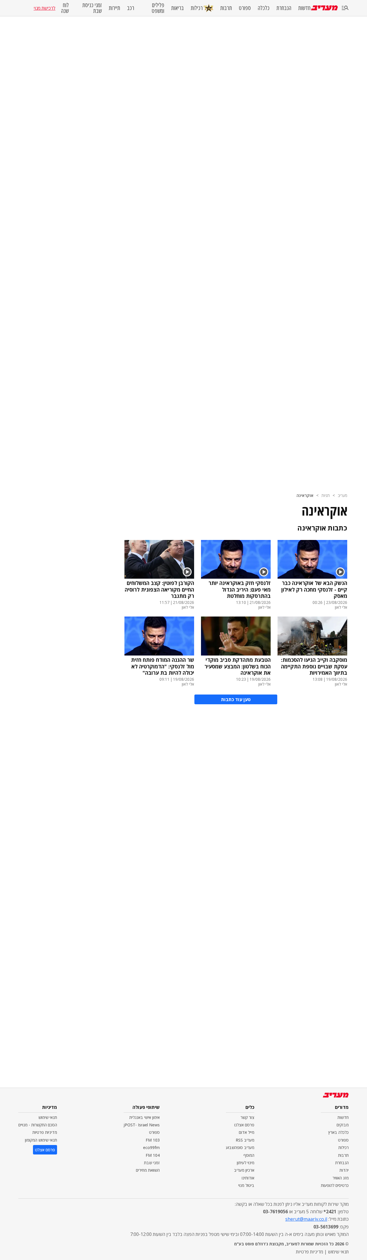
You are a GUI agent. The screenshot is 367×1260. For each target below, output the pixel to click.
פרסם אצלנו (244, 1125)
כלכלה (264, 8)
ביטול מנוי (246, 1185)
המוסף (248, 1155)
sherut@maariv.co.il (306, 1219)
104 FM (153, 1155)
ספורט (245, 8)
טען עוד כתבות (236, 699)
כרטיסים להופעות (335, 1185)
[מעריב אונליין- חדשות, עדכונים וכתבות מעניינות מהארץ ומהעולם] (324, 7)
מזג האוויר (341, 1178)
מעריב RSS (245, 1140)
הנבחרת (283, 8)
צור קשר (247, 1117)
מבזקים (343, 1125)
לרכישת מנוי (44, 8)
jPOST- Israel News (142, 1125)
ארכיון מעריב (244, 1170)
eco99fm (151, 1147)
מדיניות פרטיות (44, 1132)
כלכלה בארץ (338, 1132)
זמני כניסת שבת (92, 8)
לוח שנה (65, 8)
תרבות (226, 8)
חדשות (304, 8)
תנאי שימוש (47, 1117)
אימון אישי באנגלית (144, 1117)
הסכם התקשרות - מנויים (37, 1125)
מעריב (342, 495)
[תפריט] (345, 8)
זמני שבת (152, 1162)
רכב (130, 8)
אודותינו (248, 1178)
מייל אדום (246, 1132)
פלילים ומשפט (158, 8)
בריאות (177, 8)
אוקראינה (304, 495)
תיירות (114, 8)
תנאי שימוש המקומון (41, 1140)
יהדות (344, 1170)
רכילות (197, 8)
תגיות (325, 495)
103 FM (153, 1140)
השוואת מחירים (148, 1170)
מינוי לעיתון (245, 1162)
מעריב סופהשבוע (240, 1147)
